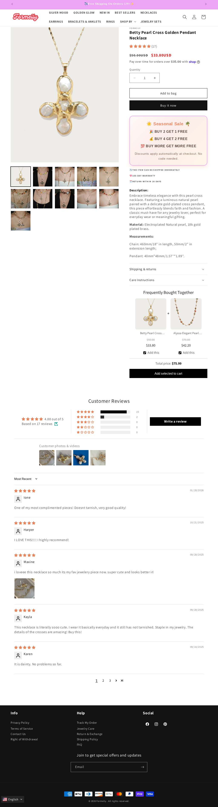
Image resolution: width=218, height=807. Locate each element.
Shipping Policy (87, 739)
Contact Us (18, 734)
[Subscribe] (142, 767)
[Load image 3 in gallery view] (65, 177)
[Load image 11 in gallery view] (21, 221)
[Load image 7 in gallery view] (43, 199)
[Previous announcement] (12, 4)
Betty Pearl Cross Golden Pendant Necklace (151, 333)
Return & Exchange (90, 734)
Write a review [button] (175, 421)
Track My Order (87, 723)
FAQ (79, 744)
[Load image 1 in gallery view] (21, 177)
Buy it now (168, 105)
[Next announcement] (206, 4)
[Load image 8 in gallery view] (65, 199)
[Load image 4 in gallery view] (87, 177)
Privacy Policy (20, 723)
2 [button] (103, 680)
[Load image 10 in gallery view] (109, 199)
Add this (153, 352)
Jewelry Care (86, 728)
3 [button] (110, 680)
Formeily (101, 801)
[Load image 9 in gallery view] (87, 199)
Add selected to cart (168, 373)
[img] (24, 491)
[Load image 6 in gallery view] (21, 199)
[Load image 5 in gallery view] (109, 177)
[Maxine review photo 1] (24, 588)
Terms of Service (22, 728)
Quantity (134, 69)
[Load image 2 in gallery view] (43, 177)
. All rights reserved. (118, 801)
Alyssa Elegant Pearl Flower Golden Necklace (186, 333)
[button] (128, 21)
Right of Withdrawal (24, 739)
